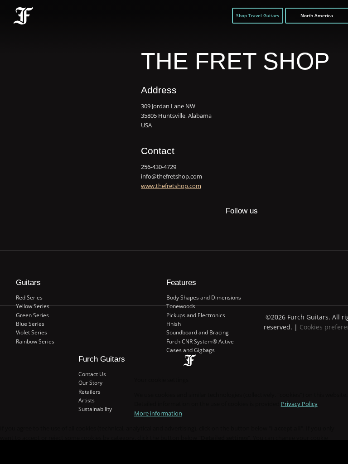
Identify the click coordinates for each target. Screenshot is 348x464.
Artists (86, 400)
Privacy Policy (299, 404)
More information (158, 413)
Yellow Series (32, 306)
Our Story (90, 383)
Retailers (89, 392)
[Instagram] (250, 230)
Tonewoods (180, 306)
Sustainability (95, 409)
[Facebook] (215, 230)
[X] (233, 225)
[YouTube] (268, 230)
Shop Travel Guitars (257, 15)
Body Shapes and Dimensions (203, 297)
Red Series (29, 297)
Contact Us (92, 374)
